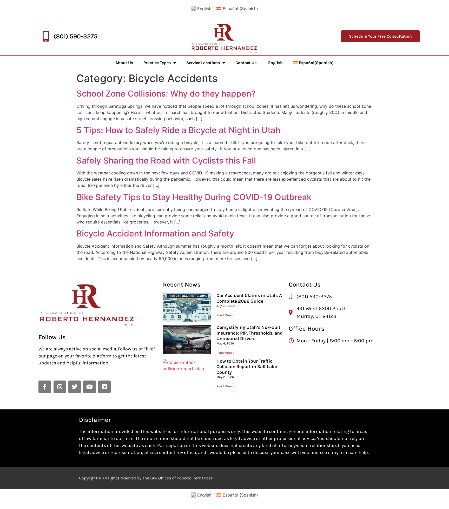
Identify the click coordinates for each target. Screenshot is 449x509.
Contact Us (245, 62)
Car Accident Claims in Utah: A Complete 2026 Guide (249, 298)
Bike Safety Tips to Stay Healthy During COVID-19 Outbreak (194, 197)
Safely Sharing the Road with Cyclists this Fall (166, 160)
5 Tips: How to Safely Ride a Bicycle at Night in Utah (178, 130)
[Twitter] (74, 387)
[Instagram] (60, 387)
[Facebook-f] (44, 387)
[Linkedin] (104, 387)
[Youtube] (89, 387)
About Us (124, 62)
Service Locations (203, 62)
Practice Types (157, 62)
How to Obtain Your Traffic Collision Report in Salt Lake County (246, 366)
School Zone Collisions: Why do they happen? (166, 94)
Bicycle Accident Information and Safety (155, 233)
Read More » (225, 315)
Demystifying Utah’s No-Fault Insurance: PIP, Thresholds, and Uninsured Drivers (249, 332)
